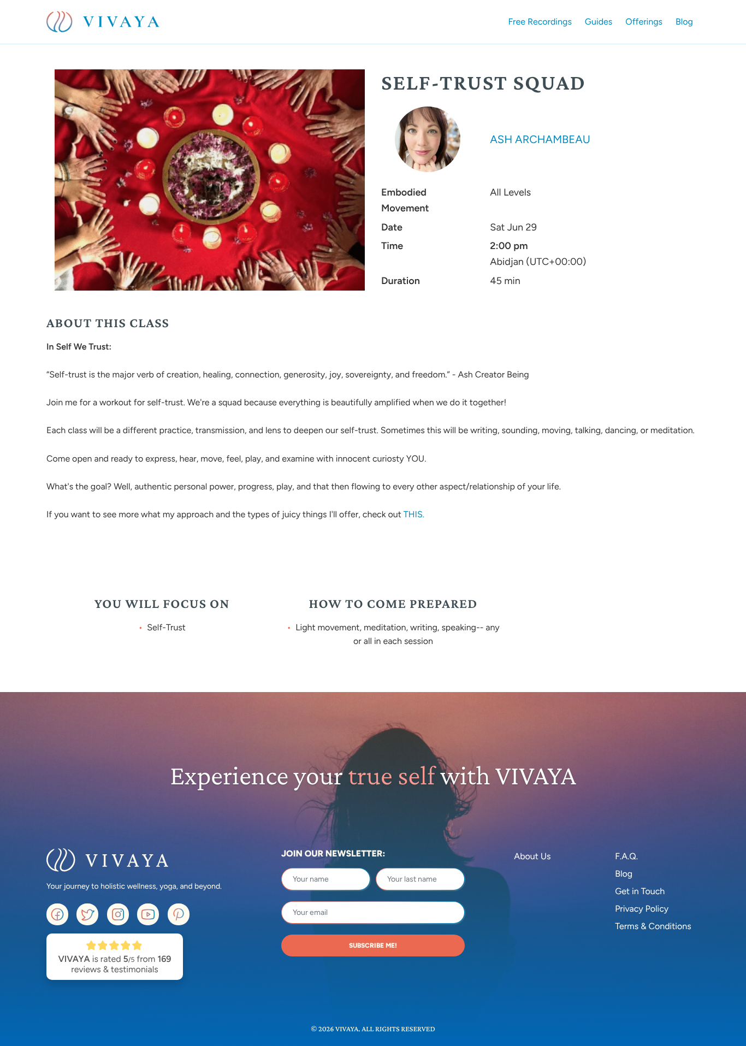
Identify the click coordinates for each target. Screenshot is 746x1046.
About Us (532, 856)
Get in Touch (640, 891)
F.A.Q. (626, 856)
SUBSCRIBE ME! (373, 945)
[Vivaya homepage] (102, 22)
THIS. (415, 514)
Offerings (643, 21)
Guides (598, 21)
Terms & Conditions (653, 926)
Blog (684, 21)
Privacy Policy (641, 908)
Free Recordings (540, 21)
